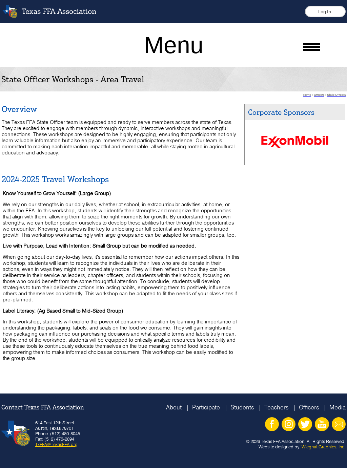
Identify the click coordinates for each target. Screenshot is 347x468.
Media (337, 407)
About (174, 407)
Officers (309, 407)
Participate (206, 407)
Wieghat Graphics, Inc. (324, 446)
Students (242, 407)
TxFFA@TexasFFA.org (56, 444)
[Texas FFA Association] (54, 16)
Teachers (276, 407)
